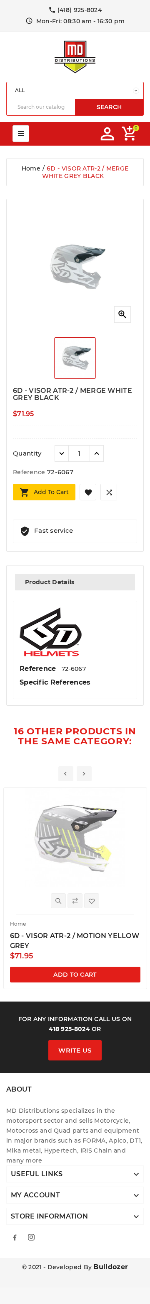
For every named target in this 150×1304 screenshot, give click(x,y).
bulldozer (110, 1267)
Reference (30, 472)
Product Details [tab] (50, 582)
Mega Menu (20, 133)
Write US (74, 1050)
